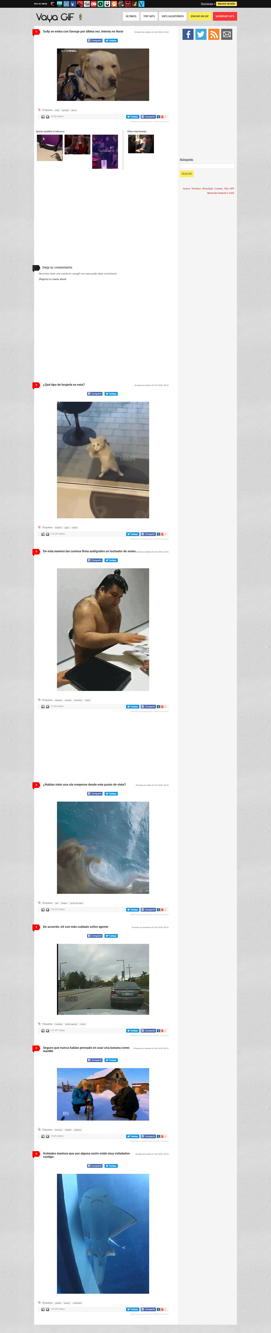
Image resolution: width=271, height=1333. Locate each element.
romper (64, 903)
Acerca (186, 188)
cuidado (58, 1024)
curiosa (68, 700)
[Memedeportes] (66, 4)
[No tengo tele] (121, 4)
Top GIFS (149, 16)
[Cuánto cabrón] (87, 4)
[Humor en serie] (107, 4)
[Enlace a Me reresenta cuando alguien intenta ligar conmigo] (77, 144)
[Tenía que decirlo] (128, 4)
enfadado (77, 1303)
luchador (78, 700)
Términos (196, 188)
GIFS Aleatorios (173, 16)
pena (74, 110)
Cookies (218, 188)
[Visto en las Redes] (73, 4)
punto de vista (76, 903)
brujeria (58, 528)
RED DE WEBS (40, 4)
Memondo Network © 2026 (220, 193)
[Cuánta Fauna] (114, 4)
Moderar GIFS (225, 16)
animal (58, 1303)
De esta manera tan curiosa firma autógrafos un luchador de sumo (89, 551)
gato (67, 528)
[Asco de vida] (53, 4)
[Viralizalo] (141, 4)
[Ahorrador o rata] (135, 4)
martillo (68, 1130)
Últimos (131, 16)
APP (232, 188)
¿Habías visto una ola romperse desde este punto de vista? (84, 784)
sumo (87, 700)
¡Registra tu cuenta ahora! (52, 279)
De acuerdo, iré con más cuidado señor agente (75, 926)
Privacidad (207, 188)
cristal (74, 528)
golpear (77, 1130)
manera (58, 700)
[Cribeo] (100, 4)
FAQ (226, 188)
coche (82, 1024)
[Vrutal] (94, 4)
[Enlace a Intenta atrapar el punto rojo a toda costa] (50, 148)
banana (58, 1130)
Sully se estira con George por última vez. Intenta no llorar (83, 31)
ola (56, 903)
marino (67, 1303)
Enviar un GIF (200, 16)
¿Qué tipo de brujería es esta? (64, 384)
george (65, 110)
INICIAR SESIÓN (226, 4)
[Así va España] (80, 4)
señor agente (71, 1024)
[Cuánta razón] (59, 4)
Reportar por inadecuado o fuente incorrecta (150, 121)
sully (57, 110)
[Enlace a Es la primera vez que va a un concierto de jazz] (105, 152)
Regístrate (207, 3)
